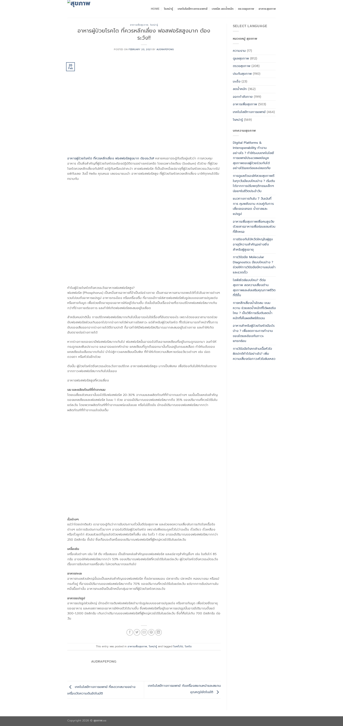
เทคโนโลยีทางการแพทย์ (192, 8)
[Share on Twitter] (137, 632)
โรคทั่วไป (178, 646)
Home (155, 8)
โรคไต (188, 646)
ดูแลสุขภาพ (241, 58)
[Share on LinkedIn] (158, 632)
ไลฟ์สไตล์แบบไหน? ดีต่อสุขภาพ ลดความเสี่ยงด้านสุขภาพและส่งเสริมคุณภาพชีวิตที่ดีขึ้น (254, 288)
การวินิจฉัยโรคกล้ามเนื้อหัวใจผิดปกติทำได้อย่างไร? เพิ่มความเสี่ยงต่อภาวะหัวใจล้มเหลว (254, 353)
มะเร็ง (236, 81)
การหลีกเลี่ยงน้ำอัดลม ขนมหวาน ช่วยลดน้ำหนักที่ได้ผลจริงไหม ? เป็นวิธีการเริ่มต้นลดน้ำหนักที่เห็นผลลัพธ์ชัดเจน (254, 311)
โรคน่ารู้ (168, 8)
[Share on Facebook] (129, 632)
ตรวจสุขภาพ (246, 8)
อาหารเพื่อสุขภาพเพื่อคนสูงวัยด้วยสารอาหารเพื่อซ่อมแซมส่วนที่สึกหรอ (254, 226)
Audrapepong (165, 49)
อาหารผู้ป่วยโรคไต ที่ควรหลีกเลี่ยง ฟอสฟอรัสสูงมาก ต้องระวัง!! (110, 158)
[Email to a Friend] (144, 632)
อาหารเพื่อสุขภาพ (139, 25)
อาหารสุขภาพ (267, 8)
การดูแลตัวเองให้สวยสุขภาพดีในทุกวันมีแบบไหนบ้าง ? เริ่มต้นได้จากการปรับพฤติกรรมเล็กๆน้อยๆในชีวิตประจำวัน (254, 183)
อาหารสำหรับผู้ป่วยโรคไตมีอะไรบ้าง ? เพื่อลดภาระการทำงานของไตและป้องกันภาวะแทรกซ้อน (254, 333)
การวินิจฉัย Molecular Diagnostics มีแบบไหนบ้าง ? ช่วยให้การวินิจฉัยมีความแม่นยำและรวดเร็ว (254, 265)
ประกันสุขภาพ (242, 73)
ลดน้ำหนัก (240, 89)
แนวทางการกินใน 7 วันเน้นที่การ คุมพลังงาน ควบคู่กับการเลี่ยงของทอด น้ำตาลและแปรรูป (253, 206)
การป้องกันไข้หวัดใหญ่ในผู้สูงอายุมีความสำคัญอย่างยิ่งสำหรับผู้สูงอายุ (253, 244)
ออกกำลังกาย (243, 96)
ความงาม (239, 50)
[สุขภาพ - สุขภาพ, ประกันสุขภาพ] (87, 9)
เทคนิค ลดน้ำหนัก (222, 8)
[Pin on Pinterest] (151, 632)
